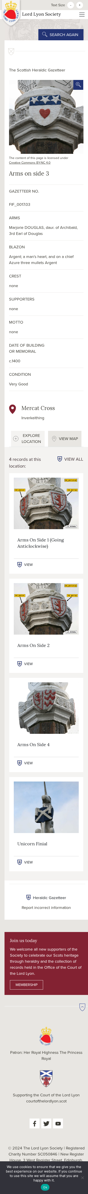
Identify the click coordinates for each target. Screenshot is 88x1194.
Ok (45, 1187)
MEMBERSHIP (26, 984)
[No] (82, 1177)
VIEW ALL (73, 459)
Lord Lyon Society (41, 14)
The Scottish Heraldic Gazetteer (37, 70)
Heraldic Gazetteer (49, 898)
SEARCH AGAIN (64, 35)
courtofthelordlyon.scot (46, 1101)
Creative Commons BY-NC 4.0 (30, 162)
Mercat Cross (38, 408)
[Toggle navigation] (82, 14)
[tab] (28, 439)
